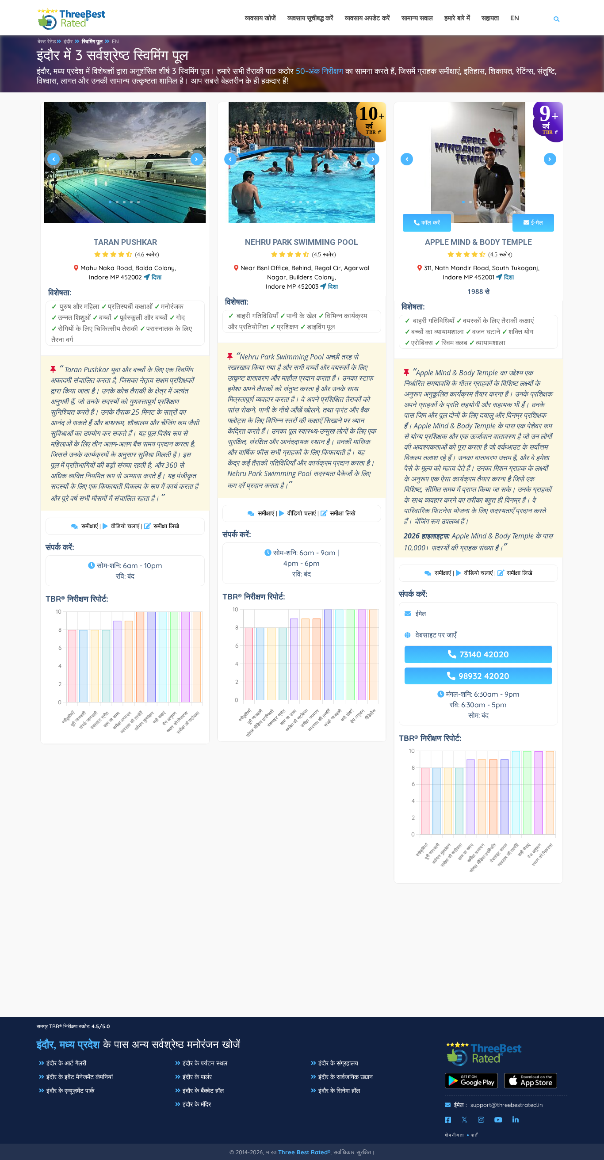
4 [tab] (131, 202)
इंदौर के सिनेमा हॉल (339, 1091)
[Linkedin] (515, 1119)
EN (115, 41)
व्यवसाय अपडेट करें (367, 18)
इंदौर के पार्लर (197, 1077)
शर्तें (474, 1135)
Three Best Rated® (304, 1152)
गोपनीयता (454, 1135)
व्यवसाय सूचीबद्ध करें (310, 18)
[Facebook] (448, 1119)
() (147, 254)
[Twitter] (464, 1119)
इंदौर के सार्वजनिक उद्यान (345, 1077)
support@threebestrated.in (506, 1104)
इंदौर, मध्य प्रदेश (68, 1044)
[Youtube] (498, 1119)
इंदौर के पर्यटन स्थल (205, 1063)
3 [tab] (124, 202)
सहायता (490, 18)
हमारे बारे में (457, 18)
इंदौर (68, 41)
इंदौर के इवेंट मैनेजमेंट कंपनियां (79, 1077)
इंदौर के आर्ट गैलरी (66, 1063)
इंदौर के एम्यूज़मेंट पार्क (70, 1091)
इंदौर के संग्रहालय (338, 1063)
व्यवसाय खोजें (260, 18)
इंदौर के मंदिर (197, 1104)
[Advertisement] (302, 954)
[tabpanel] (125, 162)
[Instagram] (481, 1119)
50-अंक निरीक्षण (319, 71)
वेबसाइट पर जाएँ (436, 634)
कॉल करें (430, 222)
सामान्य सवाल (417, 18)
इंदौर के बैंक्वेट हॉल (203, 1091)
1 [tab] (110, 202)
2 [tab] (117, 202)
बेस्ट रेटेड (47, 41)
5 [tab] (138, 202)
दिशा (155, 277)
